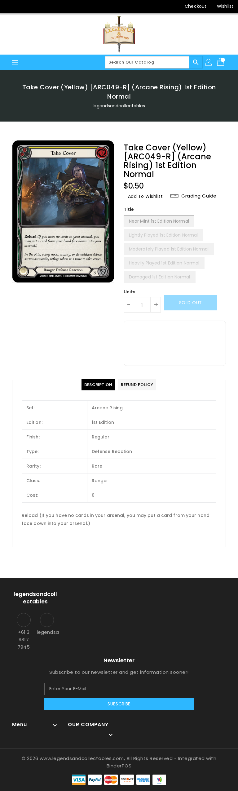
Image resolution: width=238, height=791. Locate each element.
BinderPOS (119, 765)
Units (130, 292)
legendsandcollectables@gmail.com (47, 632)
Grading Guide (199, 196)
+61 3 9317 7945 (23, 639)
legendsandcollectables (119, 106)
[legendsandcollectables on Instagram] (45, 6)
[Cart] (221, 62)
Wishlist (225, 6)
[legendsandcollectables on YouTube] (69, 6)
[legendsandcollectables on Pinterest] (33, 6)
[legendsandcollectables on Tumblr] (57, 6)
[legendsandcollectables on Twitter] (21, 6)
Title (129, 209)
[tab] (98, 384)
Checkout (195, 6)
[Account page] (209, 62)
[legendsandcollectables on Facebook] (10, 6)
